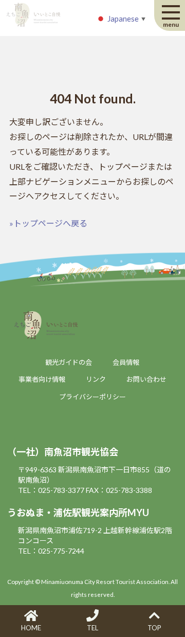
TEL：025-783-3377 (51, 490)
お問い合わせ (146, 379)
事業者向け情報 (41, 379)
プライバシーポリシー (92, 397)
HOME (31, 628)
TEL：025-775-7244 (51, 550)
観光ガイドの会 (68, 362)
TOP (154, 628)
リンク (96, 379)
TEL (92, 628)
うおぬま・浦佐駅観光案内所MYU (78, 512)
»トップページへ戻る (48, 223)
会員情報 (126, 362)
